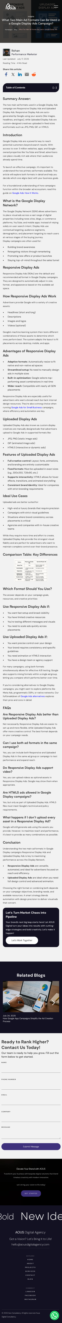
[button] (8, 1002)
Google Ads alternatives (32, 696)
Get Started (31, 1193)
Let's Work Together (22, 940)
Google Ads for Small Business (26, 407)
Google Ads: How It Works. (25, 193)
